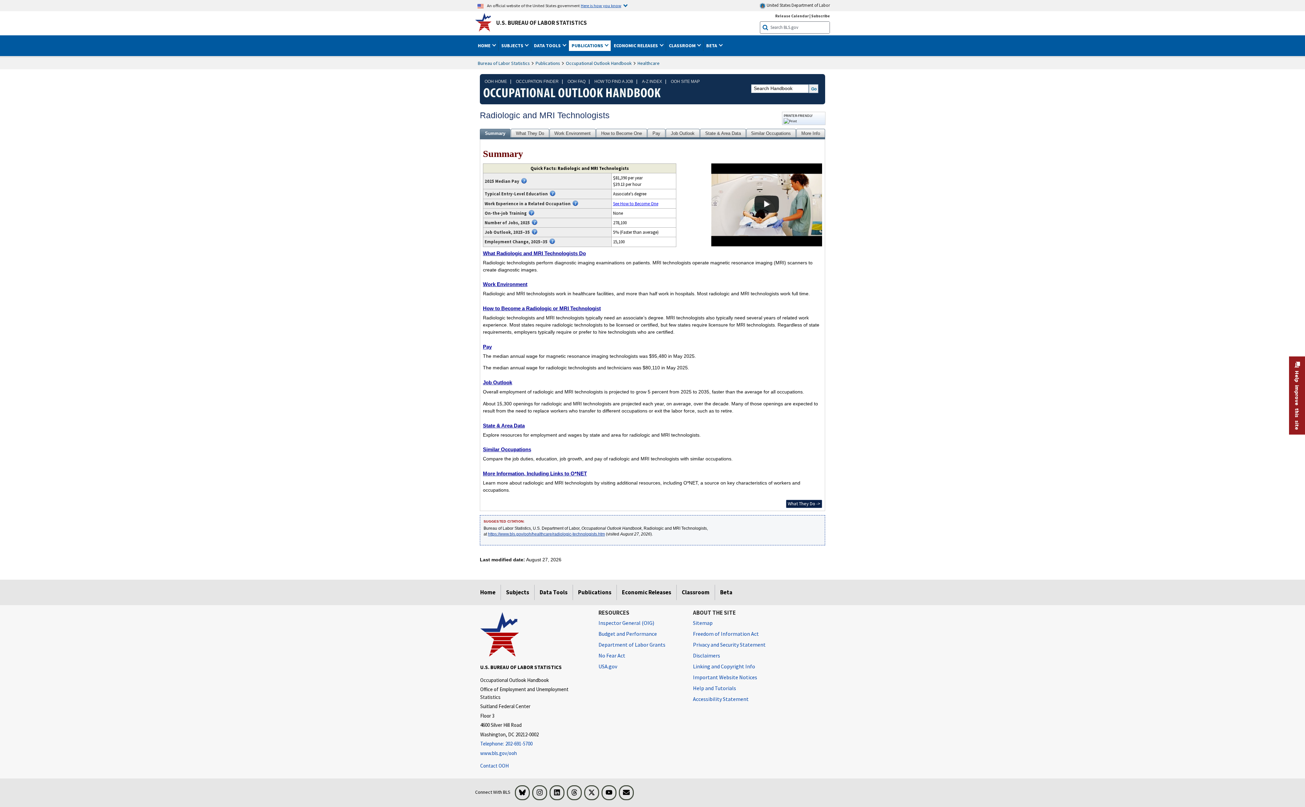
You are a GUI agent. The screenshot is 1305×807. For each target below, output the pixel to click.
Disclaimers (706, 655)
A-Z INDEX (652, 81)
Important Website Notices (725, 677)
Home (487, 592)
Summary (495, 133)
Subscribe (820, 15)
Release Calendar (792, 15)
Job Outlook (683, 133)
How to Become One (621, 133)
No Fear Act (611, 655)
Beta (726, 592)
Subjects (517, 592)
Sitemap (703, 622)
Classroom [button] (683, 45)
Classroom (696, 592)
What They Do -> (804, 504)
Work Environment (572, 133)
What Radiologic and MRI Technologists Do (534, 253)
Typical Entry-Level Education (516, 193)
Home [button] (484, 45)
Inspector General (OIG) (626, 622)
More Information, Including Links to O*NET (535, 473)
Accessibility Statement (721, 699)
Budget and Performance (627, 633)
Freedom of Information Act (726, 633)
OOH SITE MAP (685, 81)
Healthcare (649, 63)
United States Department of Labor (798, 5)
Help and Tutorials (714, 688)
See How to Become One (635, 203)
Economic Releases (646, 592)
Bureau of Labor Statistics (504, 63)
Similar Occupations (771, 133)
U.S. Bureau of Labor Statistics (541, 23)
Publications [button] (588, 45)
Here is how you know (601, 5)
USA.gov (607, 666)
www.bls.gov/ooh (498, 753)
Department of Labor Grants (631, 644)
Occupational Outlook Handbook (599, 63)
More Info (810, 133)
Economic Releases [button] (636, 45)
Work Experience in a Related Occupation (528, 203)
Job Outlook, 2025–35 (507, 232)
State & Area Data (723, 133)
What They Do (530, 133)
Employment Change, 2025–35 (516, 241)
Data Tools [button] (548, 45)
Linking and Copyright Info (724, 666)
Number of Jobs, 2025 (507, 222)
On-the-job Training (506, 213)
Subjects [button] (512, 45)
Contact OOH (494, 765)
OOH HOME (496, 81)
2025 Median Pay (502, 181)
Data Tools (554, 592)
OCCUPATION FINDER (537, 81)
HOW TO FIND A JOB (613, 81)
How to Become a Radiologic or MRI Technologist (542, 308)
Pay (656, 133)
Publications (548, 63)
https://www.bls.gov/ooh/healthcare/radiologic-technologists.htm (546, 534)
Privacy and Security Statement (729, 644)
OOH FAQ (577, 81)
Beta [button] (712, 45)
